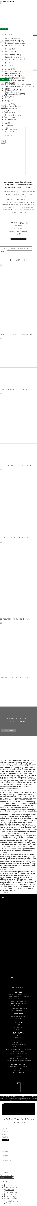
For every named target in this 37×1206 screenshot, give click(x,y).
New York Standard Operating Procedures (18, 1060)
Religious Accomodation (18, 1044)
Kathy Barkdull (10, 90)
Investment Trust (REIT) (15, 59)
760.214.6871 (18, 228)
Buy (5, 96)
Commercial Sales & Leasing (18, 996)
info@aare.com (18, 1072)
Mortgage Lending (18, 1010)
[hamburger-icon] (35, 35)
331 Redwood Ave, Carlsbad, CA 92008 (17, 619)
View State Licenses (18, 1051)
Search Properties (13, 86)
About (6, 93)
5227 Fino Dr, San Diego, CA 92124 (14, 677)
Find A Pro (9, 98)
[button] (7, 1177)
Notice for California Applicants (18, 1047)
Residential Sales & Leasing (18, 994)
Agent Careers (18, 1042)
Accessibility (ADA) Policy (18, 1016)
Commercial (10, 51)
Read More (21, 212)
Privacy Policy (18, 1027)
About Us (18, 1035)
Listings (7, 101)
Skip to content (6, 1175)
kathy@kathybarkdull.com (18, 231)
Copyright (18, 1029)
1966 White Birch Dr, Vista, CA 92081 (15, 389)
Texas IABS (18, 1056)
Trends (7, 104)
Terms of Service (18, 1025)
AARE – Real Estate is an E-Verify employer (18, 1049)
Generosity (18, 1038)
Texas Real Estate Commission (18, 1054)
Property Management (18, 1001)
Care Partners (11, 119)
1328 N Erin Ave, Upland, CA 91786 (14, 538)
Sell (5, 98)
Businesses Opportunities (18, 999)
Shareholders (18, 1018)
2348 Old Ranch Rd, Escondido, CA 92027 (18, 334)
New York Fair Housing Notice (18, 1058)
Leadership (18, 1040)
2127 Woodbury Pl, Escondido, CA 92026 (18, 465)
